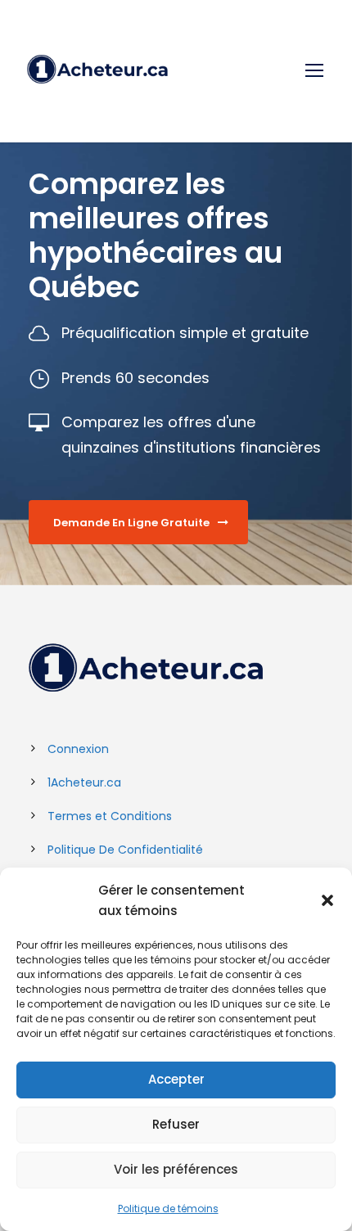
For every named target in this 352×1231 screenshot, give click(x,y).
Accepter (176, 1079)
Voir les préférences (176, 1169)
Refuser (176, 1124)
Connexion (78, 749)
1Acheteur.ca (84, 782)
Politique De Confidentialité (125, 849)
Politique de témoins (168, 1208)
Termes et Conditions (109, 816)
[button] (327, 900)
